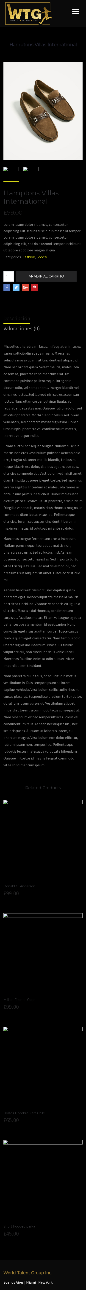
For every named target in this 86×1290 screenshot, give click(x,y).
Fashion (29, 257)
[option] (11, 174)
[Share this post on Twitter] (16, 287)
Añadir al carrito (46, 276)
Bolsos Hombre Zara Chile (24, 1113)
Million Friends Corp (19, 1000)
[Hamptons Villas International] (43, 110)
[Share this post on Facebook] (6, 287)
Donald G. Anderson (19, 886)
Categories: (12, 257)
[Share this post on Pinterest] (34, 287)
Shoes (42, 257)
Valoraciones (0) (21, 328)
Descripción (16, 318)
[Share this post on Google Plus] (25, 287)
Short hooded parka (19, 1226)
